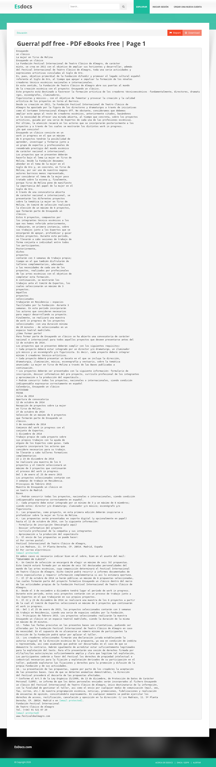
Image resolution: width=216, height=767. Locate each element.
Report (176, 32)
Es (23, 6)
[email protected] (27, 553)
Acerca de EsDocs (164, 762)
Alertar (197, 762)
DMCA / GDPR (183, 762)
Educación (22, 32)
